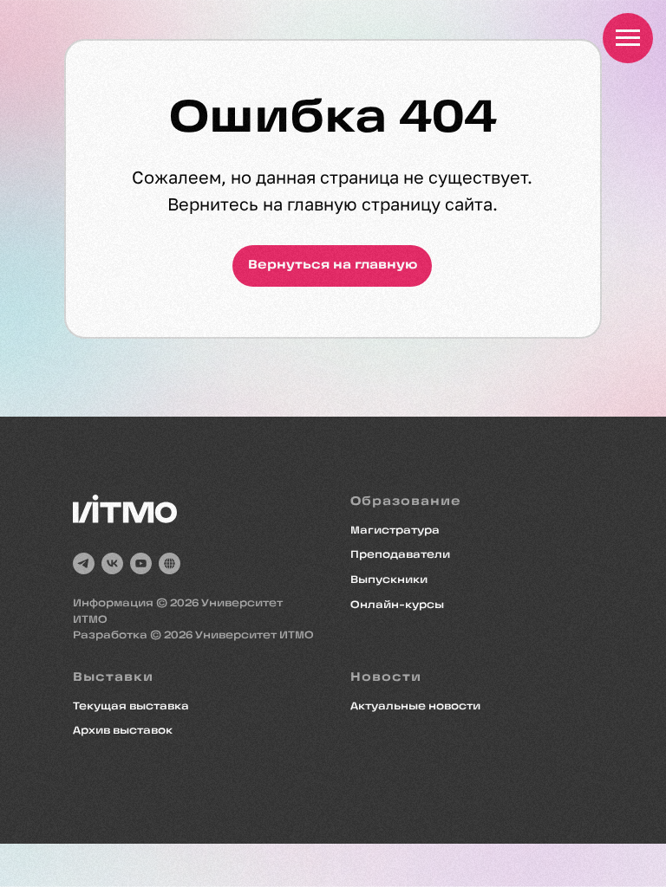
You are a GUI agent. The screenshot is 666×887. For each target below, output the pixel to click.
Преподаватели (400, 555)
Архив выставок (123, 731)
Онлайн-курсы (397, 605)
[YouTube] (141, 563)
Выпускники (389, 580)
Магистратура (395, 531)
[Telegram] (84, 563)
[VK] (112, 563)
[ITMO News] (169, 563)
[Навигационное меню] (628, 38)
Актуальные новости (415, 707)
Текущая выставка (131, 707)
